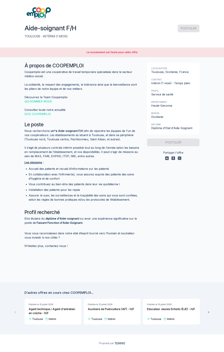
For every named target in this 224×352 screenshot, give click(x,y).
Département (159, 102)
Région (155, 113)
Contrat (156, 79)
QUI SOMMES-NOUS (38, 101)
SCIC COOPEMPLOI (37, 114)
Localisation (159, 68)
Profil (155, 90)
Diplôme (156, 124)
